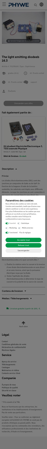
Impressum (26, 219)
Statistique (25, 223)
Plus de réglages (25, 233)
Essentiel (12, 223)
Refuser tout (23, 245)
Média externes (27, 228)
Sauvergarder (23, 250)
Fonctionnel (13, 233)
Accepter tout (23, 240)
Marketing (13, 228)
